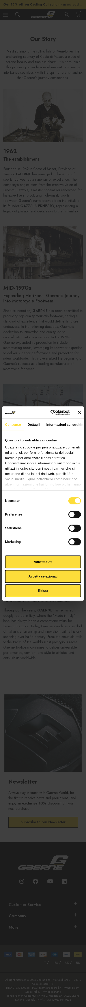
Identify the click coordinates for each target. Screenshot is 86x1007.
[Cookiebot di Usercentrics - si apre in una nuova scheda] (52, 412)
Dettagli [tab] (34, 424)
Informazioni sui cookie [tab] (64, 424)
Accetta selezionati (43, 576)
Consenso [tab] (13, 424)
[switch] (74, 514)
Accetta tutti (43, 562)
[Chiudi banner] (79, 412)
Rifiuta (43, 591)
